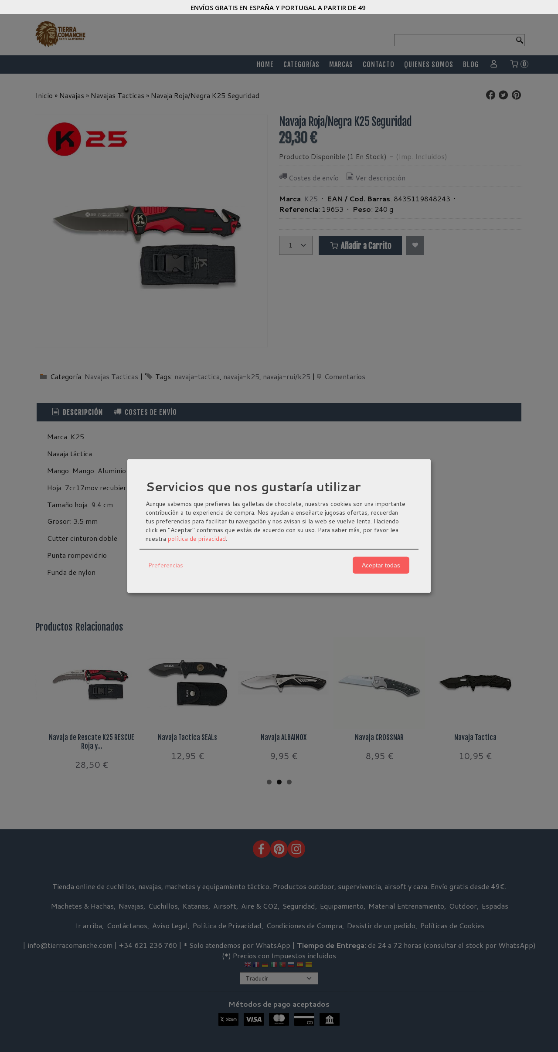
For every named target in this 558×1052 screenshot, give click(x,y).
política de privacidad (197, 538)
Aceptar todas (381, 565)
